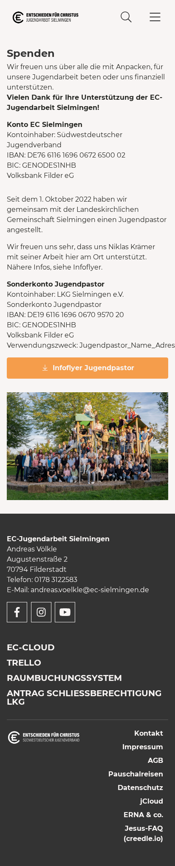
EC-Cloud (31, 647)
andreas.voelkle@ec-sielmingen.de (90, 590)
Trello (24, 662)
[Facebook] (17, 612)
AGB (155, 760)
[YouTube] (65, 612)
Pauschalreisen (135, 774)
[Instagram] (41, 612)
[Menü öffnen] (155, 17)
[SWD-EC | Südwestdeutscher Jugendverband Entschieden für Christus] (44, 737)
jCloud (151, 801)
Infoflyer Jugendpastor (93, 368)
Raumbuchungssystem (64, 678)
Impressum (142, 747)
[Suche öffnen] (126, 17)
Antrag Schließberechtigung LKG (84, 697)
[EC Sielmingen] (47, 17)
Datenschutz (140, 788)
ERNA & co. (143, 815)
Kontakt (148, 733)
